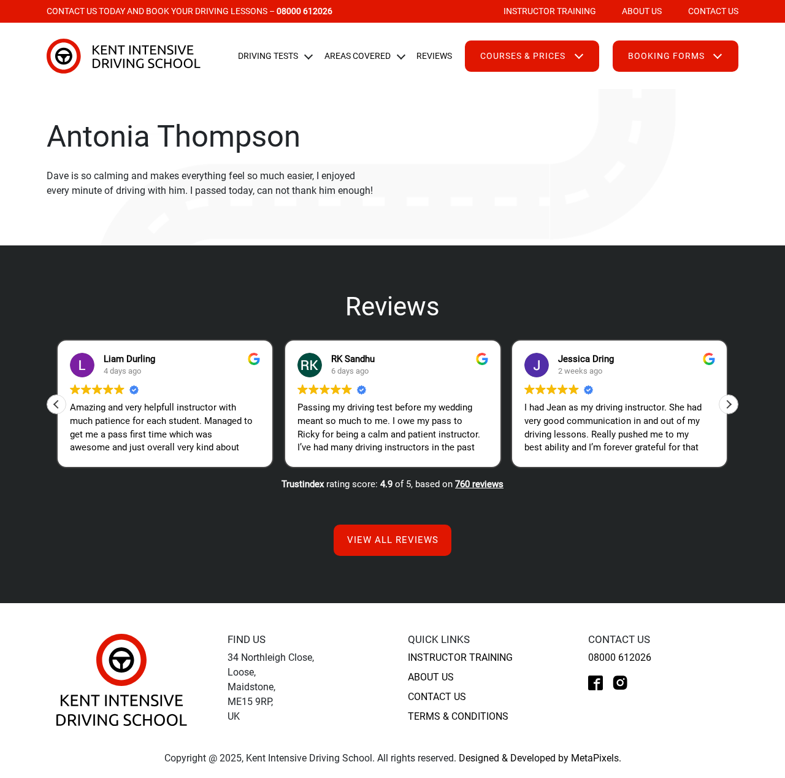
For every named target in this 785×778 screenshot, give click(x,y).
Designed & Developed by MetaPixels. (540, 758)
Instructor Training (550, 11)
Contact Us (713, 11)
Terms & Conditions (458, 716)
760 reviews (479, 484)
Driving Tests (268, 56)
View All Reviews (392, 539)
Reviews (434, 56)
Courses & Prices (522, 56)
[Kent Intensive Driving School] (121, 679)
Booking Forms (666, 56)
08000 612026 (619, 657)
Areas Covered (357, 56)
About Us (642, 11)
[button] (728, 404)
